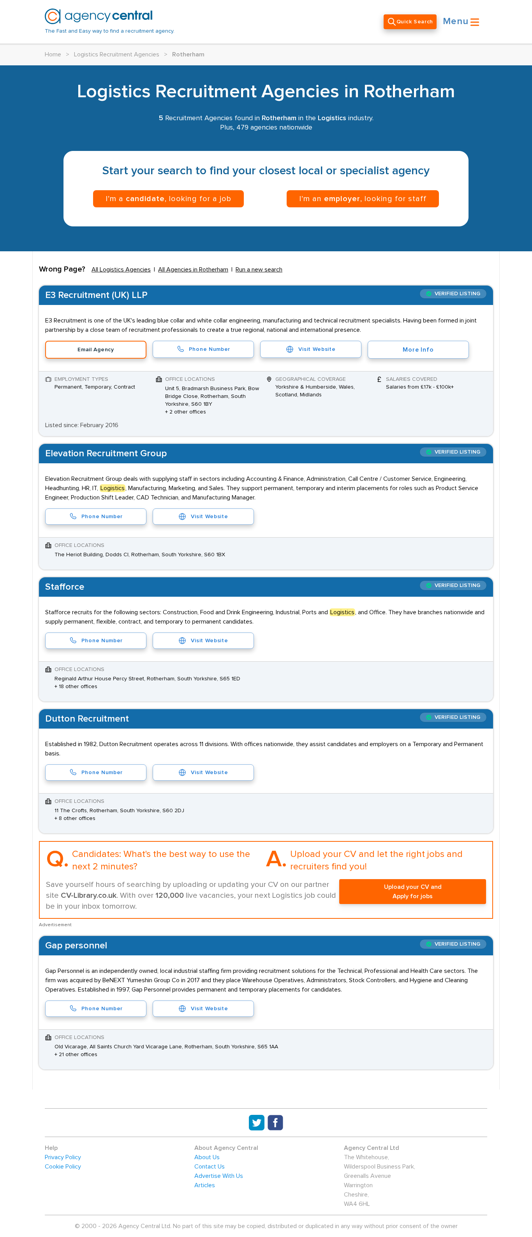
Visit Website (316, 349)
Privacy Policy (63, 1157)
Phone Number (209, 349)
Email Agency (96, 349)
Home (53, 54)
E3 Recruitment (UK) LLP (96, 295)
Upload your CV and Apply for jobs (413, 891)
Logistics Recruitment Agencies (116, 54)
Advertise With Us (218, 1176)
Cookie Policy (63, 1166)
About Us (207, 1157)
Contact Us (209, 1166)
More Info (418, 350)
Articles (204, 1185)
